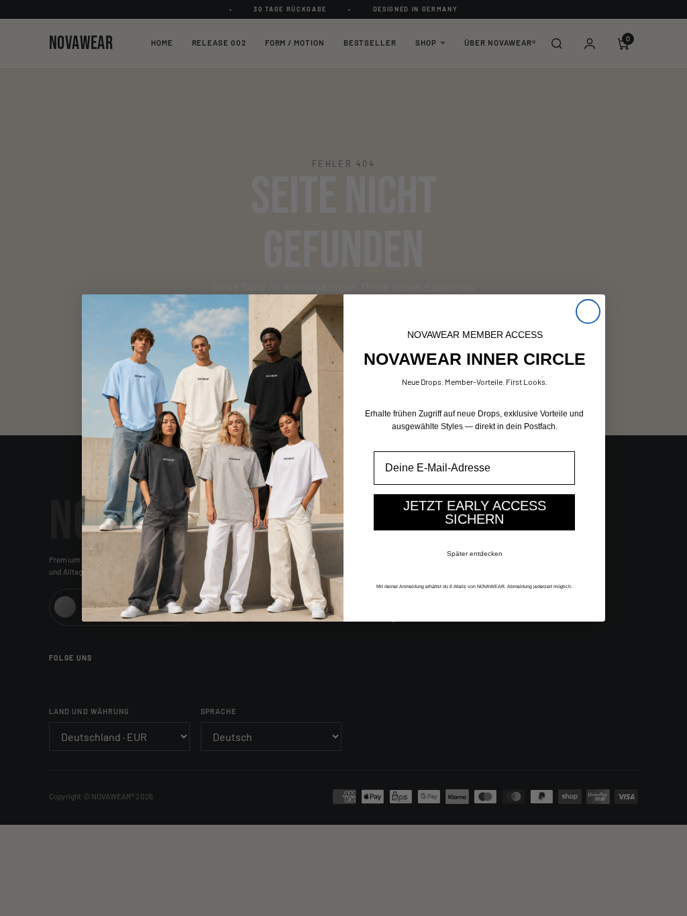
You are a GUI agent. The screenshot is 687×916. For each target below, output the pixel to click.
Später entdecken (475, 553)
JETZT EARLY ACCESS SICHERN (474, 512)
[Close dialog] (588, 311)
